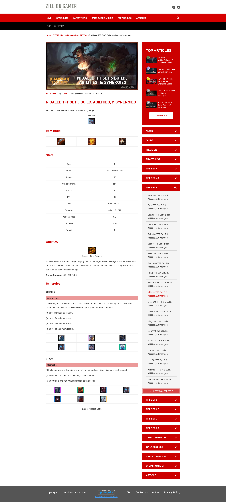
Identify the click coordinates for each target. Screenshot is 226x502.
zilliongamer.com (76, 492)
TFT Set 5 (84, 35)
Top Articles (125, 18)
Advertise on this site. (106, 496)
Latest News (80, 18)
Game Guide (62, 18)
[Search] (178, 18)
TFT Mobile (58, 35)
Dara (65, 94)
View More (161, 116)
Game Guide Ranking (102, 18)
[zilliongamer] (61, 7)
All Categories (71, 35)
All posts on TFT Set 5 (161, 391)
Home (49, 18)
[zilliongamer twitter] (178, 7)
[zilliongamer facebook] (173, 7)
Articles (141, 18)
